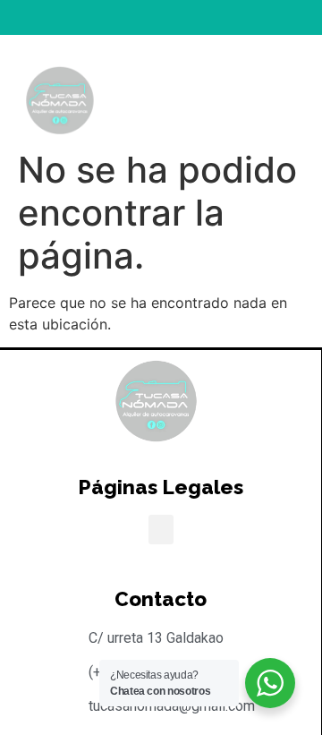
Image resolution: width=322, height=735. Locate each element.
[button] (245, 91)
